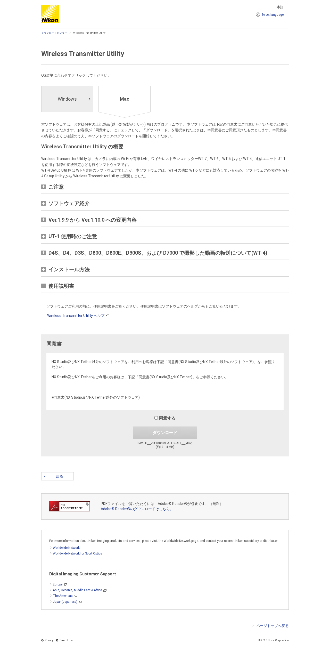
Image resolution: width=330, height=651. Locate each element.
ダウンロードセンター (54, 32)
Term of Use (66, 640)
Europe (57, 584)
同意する (167, 418)
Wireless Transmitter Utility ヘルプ (75, 316)
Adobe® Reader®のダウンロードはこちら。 (137, 509)
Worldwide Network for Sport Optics (77, 553)
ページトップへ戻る (272, 626)
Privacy (49, 640)
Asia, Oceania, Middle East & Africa (77, 590)
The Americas (63, 596)
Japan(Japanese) (65, 602)
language (272, 14)
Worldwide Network (66, 548)
